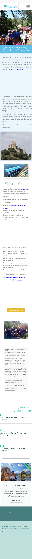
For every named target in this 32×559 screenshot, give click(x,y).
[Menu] (27, 6)
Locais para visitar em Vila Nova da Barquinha (13, 434)
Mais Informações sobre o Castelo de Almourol (13, 418)
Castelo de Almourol (16, 69)
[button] (5, 330)
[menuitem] (27, 6)
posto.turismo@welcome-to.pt (11, 388)
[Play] (16, 330)
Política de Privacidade (10, 390)
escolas (25, 189)
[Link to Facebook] (25, 533)
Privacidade (12, 528)
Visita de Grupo (16, 183)
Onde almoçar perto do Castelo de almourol (12, 449)
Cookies (17, 528)
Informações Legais (24, 528)
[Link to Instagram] (28, 533)
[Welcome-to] (13, 6)
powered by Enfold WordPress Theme (11, 531)
